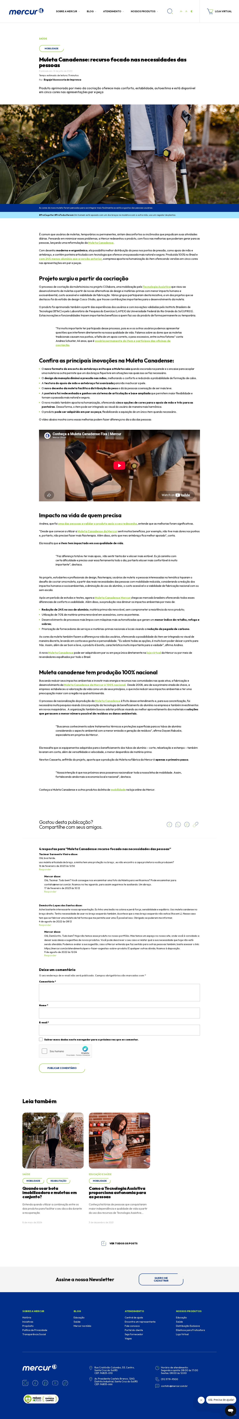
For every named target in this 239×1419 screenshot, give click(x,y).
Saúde (77, 1321)
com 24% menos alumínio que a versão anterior (70, 258)
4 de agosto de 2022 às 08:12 (55, 921)
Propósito (28, 1326)
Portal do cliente (134, 1330)
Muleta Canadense (60, 652)
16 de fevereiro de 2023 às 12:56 (57, 866)
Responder (45, 869)
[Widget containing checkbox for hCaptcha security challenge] (65, 1051)
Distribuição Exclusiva (188, 1326)
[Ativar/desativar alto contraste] (191, 11)
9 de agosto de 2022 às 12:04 (60, 952)
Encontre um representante (140, 1321)
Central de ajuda (134, 1317)
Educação (79, 1317)
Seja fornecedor (134, 1334)
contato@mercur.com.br (57, 884)
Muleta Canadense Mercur (113, 597)
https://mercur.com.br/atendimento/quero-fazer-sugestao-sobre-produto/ (86, 948)
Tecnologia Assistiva (157, 286)
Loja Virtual (182, 1334)
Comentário (47, 981)
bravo (234, 1415)
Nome (43, 1005)
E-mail (44, 1022)
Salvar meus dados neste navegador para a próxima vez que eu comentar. (91, 1039)
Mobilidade (51, 48)
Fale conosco (132, 1326)
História (26, 1317)
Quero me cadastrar (161, 1279)
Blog (90, 11)
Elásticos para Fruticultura (190, 1330)
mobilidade (118, 789)
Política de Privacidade (34, 1330)
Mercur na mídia (82, 1326)
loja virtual (154, 652)
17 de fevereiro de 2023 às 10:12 (62, 888)
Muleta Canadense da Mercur (97, 531)
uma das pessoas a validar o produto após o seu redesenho (97, 523)
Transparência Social (34, 1334)
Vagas (128, 1338)
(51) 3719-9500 (169, 1379)
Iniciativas (27, 1321)
